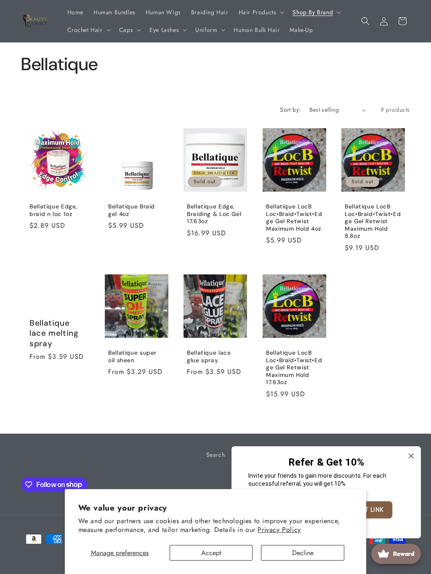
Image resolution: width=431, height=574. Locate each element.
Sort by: (290, 109)
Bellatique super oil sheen (132, 356)
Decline (303, 553)
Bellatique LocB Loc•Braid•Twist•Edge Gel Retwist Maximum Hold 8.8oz (373, 221)
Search (215, 454)
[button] (261, 12)
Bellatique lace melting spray (54, 333)
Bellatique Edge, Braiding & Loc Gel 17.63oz (214, 214)
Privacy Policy (279, 530)
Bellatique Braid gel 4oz (131, 210)
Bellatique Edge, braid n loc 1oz (53, 210)
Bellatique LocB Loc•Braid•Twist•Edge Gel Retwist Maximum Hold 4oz (294, 218)
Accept (211, 553)
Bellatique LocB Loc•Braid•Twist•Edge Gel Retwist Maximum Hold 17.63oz (294, 367)
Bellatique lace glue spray (209, 356)
